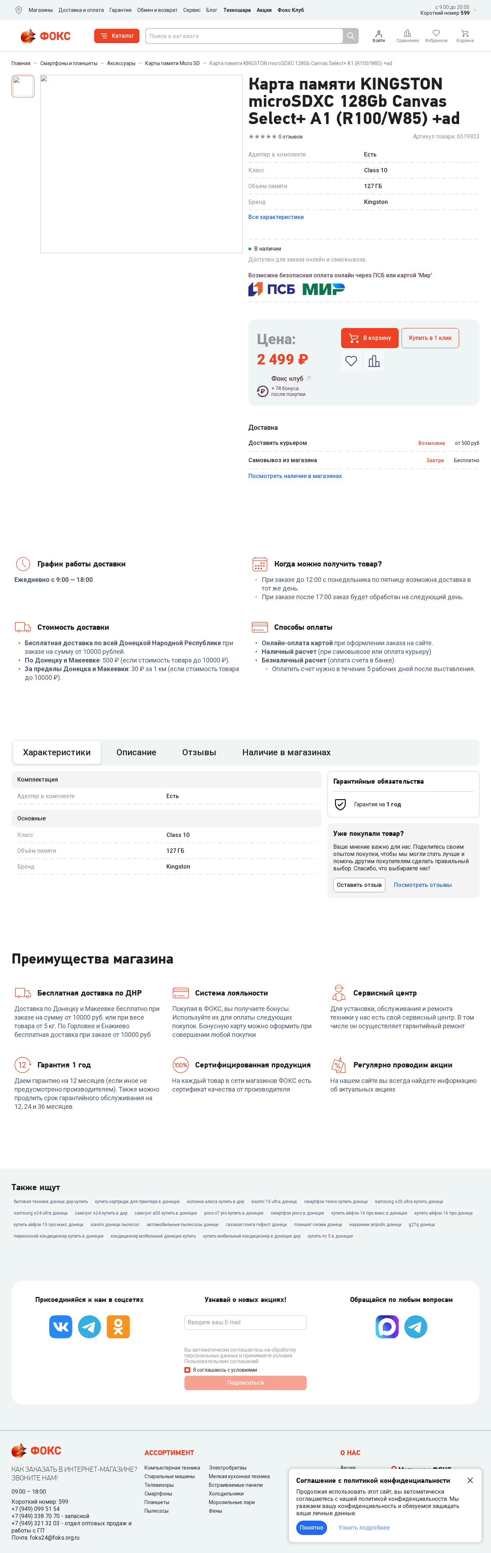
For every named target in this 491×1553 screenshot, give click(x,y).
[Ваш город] (17, 10)
